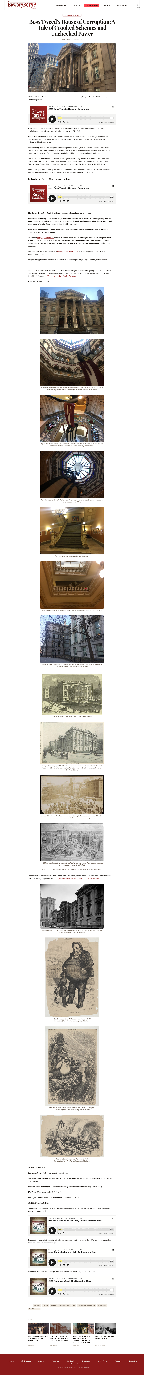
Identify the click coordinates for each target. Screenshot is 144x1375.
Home (11, 1361)
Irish (74, 1305)
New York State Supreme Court (86, 1305)
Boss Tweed (37, 1305)
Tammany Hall (102, 1305)
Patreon (118, 1361)
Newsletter (133, 1361)
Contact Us (86, 1361)
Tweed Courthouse (34, 1309)
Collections (76, 5)
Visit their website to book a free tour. (61, 276)
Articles (41, 1361)
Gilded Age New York (72, 15)
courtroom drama (64, 1305)
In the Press (102, 1361)
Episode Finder (61, 5)
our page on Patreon (45, 237)
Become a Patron (92, 5)
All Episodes (26, 1361)
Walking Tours (122, 5)
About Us (107, 5)
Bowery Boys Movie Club (67, 251)
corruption (54, 1305)
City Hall (45, 1305)
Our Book (70, 1361)
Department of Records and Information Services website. (78, 878)
